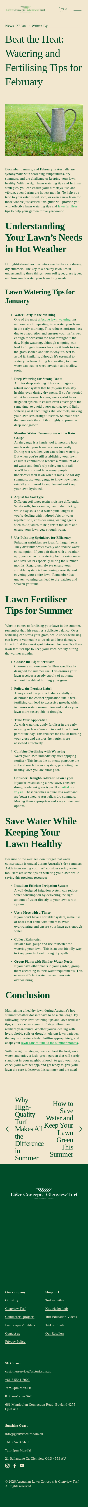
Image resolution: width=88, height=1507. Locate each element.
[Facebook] (14, 1465)
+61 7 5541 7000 (17, 1380)
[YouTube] (22, 1465)
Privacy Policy (15, 1341)
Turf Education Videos (61, 1317)
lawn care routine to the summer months (49, 1043)
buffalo (65, 787)
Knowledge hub (56, 1308)
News (9, 26)
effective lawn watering (54, 319)
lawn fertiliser (67, 206)
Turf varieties (54, 1300)
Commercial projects (19, 1317)
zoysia (18, 792)
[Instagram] (7, 1465)
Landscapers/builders (20, 1325)
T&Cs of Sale (54, 1325)
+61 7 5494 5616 (17, 1442)
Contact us (12, 1333)
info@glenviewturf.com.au (24, 1434)
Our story (12, 1300)
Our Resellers (54, 1333)
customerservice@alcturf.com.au (28, 1371)
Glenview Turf (15, 1308)
